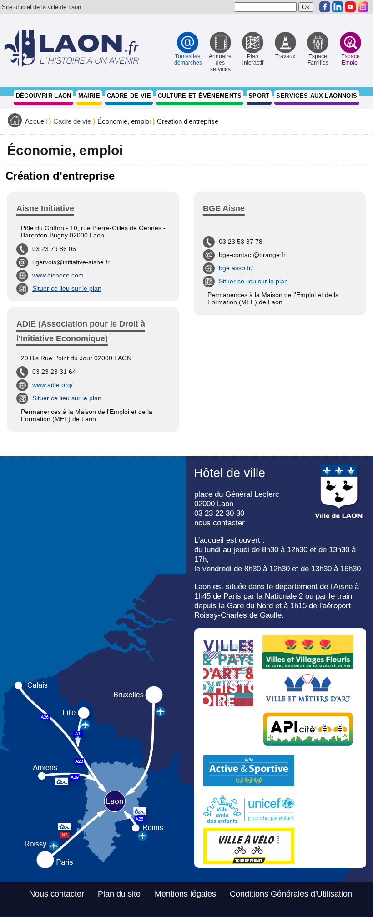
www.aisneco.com (58, 275)
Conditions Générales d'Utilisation (291, 893)
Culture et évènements (200, 95)
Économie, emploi (124, 121)
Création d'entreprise (187, 121)
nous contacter (219, 522)
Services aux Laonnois (316, 95)
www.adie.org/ (52, 384)
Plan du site (119, 893)
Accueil (36, 121)
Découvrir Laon (43, 95)
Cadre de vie (129, 95)
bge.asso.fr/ (236, 268)
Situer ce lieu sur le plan (66, 288)
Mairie (89, 95)
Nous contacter (56, 893)
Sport (259, 95)
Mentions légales (185, 893)
